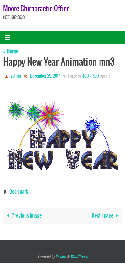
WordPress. (79, 254)
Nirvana (60, 254)
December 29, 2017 (45, 76)
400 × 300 (90, 76)
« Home (10, 52)
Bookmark (18, 190)
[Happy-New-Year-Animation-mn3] (62, 135)
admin (16, 76)
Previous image (27, 213)
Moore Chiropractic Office (36, 9)
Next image (102, 213)
